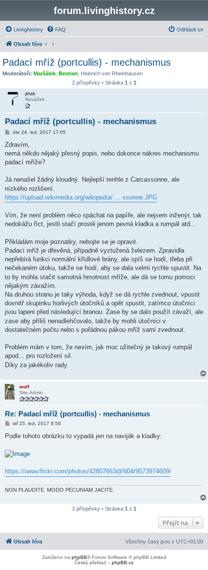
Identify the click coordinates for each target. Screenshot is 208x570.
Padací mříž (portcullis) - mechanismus (86, 62)
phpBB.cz (123, 562)
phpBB (79, 557)
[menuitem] (24, 29)
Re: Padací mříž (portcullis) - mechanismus (77, 414)
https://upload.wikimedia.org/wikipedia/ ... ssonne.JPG (81, 197)
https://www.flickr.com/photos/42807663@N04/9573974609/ (88, 471)
